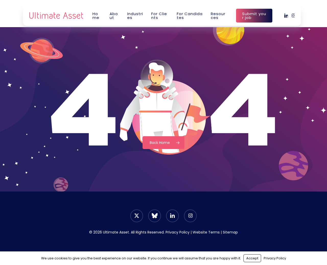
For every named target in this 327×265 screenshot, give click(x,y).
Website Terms (206, 232)
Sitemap (230, 232)
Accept (252, 258)
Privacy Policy (178, 232)
